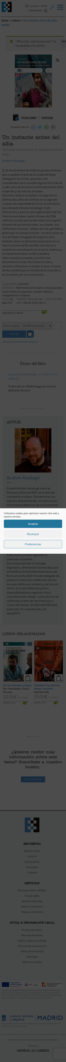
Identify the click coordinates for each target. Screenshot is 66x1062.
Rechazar (33, 534)
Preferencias (33, 544)
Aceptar (33, 523)
